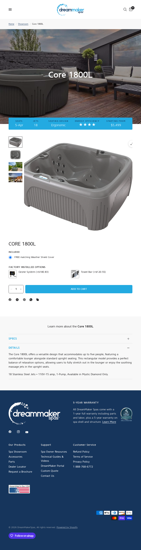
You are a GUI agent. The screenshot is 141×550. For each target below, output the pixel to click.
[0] (130, 9)
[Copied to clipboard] (38, 300)
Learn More (109, 422)
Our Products (17, 445)
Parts (12, 461)
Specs (13, 338)
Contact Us (47, 476)
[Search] (125, 9)
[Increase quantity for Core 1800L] (20, 289)
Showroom (23, 24)
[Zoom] (132, 144)
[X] (18, 300)
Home (11, 24)
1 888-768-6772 (83, 466)
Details (14, 347)
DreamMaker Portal (52, 466)
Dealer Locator (17, 466)
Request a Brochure (20, 471)
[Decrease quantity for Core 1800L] (11, 289)
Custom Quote (49, 471)
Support (46, 445)
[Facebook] (11, 300)
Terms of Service (83, 456)
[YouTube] (29, 432)
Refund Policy (81, 451)
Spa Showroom (18, 451)
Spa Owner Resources (54, 451)
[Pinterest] (25, 300)
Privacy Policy (81, 461)
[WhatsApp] (32, 300)
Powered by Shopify (67, 527)
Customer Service (84, 445)
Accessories (15, 456)
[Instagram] (21, 432)
